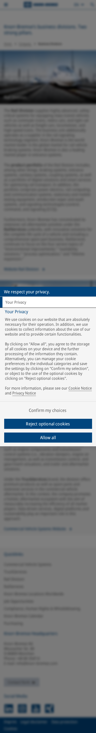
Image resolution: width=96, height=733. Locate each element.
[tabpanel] (48, 353)
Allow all (48, 437)
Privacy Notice (24, 393)
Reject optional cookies (48, 424)
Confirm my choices (47, 410)
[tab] (48, 302)
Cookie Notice (80, 388)
